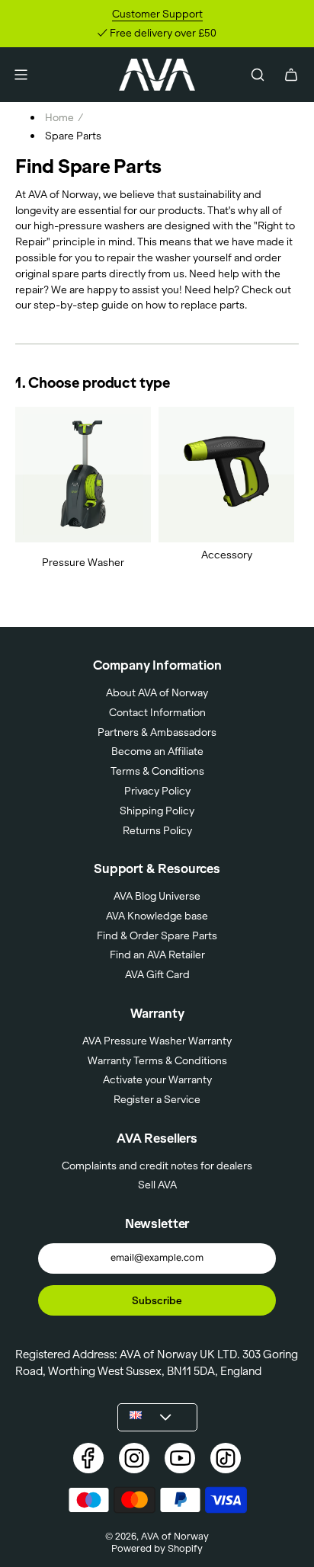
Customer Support (157, 14)
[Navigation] (20, 74)
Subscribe (157, 1300)
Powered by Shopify (157, 1548)
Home (59, 117)
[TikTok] (225, 1458)
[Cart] (291, 74)
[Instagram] (134, 1458)
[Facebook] (88, 1458)
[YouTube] (180, 1458)
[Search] (257, 74)
